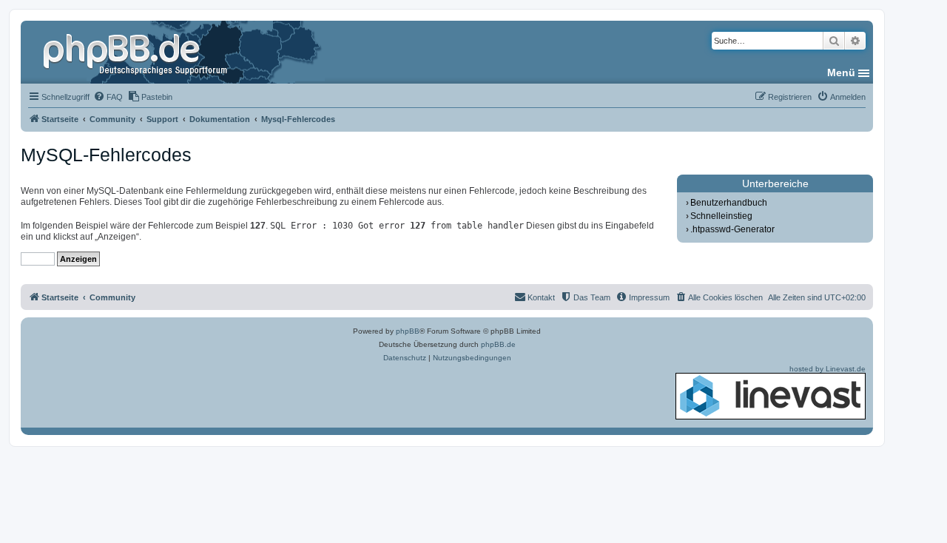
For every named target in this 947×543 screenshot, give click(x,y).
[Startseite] (137, 51)
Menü (841, 72)
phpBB (407, 331)
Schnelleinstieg (721, 216)
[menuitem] (108, 97)
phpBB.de (498, 344)
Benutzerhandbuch (728, 203)
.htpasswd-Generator (732, 229)
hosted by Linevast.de (827, 369)
